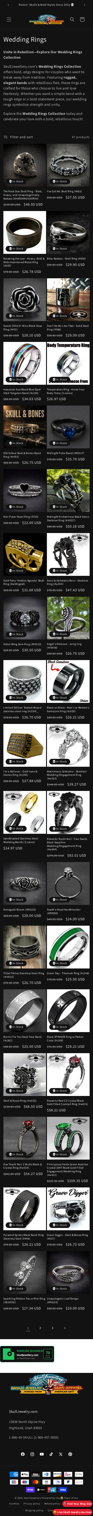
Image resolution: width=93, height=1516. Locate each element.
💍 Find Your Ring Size (77, 1503)
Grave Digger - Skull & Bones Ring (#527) (67, 1236)
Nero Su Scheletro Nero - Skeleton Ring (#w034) (67, 582)
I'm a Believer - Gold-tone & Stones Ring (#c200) (20, 773)
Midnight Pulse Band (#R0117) (65, 453)
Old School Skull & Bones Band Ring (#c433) (22, 454)
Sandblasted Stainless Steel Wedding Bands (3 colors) (20, 840)
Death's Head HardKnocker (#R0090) (63, 911)
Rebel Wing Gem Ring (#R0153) (22, 644)
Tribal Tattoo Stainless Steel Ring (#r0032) (23, 974)
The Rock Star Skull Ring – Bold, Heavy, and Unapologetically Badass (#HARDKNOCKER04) (22, 195)
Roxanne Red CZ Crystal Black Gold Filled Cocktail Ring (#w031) (67, 1102)
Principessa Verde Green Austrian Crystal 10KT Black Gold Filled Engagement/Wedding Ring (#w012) (67, 1170)
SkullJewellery (32, 1497)
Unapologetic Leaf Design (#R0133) (63, 1300)
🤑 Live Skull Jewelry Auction (72, 1512)
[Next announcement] (85, 5)
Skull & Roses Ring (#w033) (20, 1100)
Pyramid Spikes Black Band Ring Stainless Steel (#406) (23, 1236)
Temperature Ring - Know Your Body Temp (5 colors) (66, 391)
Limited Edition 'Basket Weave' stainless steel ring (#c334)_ (22, 709)
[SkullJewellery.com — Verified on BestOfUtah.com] (27, 1361)
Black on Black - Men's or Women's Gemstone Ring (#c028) (68, 709)
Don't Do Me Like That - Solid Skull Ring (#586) (68, 327)
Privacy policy (31, 1503)
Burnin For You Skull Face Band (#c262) (22, 1038)
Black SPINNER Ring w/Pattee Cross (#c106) (65, 1038)
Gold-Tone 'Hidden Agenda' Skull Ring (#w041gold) (23, 582)
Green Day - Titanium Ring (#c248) (68, 973)
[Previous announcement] (8, 5)
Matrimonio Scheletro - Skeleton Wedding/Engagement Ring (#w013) (67, 775)
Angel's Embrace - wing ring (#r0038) (64, 645)
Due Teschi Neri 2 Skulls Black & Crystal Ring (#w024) (22, 1166)
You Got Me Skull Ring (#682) (64, 191)
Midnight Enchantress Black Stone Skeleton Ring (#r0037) (68, 518)
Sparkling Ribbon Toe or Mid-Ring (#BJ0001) (24, 1300)
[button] (9, 19)
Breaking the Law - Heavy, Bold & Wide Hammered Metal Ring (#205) (23, 262)
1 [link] (28, 1328)
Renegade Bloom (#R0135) (19, 909)
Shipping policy (34, 1510)
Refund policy (52, 1503)
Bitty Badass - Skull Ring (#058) (66, 258)
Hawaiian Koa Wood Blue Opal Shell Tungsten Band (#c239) (22, 391)
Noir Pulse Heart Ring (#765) (21, 516)
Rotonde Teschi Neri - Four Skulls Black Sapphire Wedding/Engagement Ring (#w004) (67, 844)
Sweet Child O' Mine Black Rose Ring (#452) (22, 327)
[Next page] (65, 1328)
